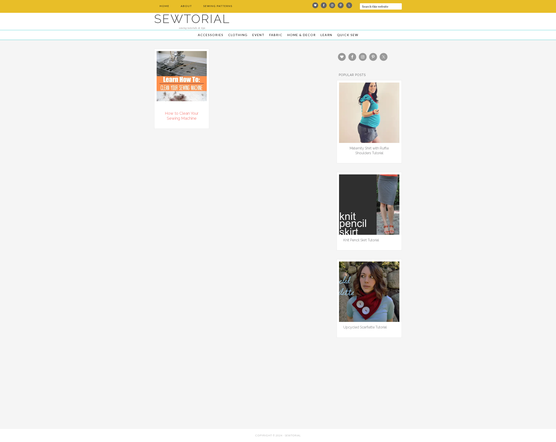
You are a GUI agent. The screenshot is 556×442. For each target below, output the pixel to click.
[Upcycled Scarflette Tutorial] (369, 320)
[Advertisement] (193, 395)
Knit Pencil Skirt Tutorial (361, 240)
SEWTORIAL (192, 19)
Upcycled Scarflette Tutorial (365, 327)
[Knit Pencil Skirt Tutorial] (369, 233)
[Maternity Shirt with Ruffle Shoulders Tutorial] (369, 141)
